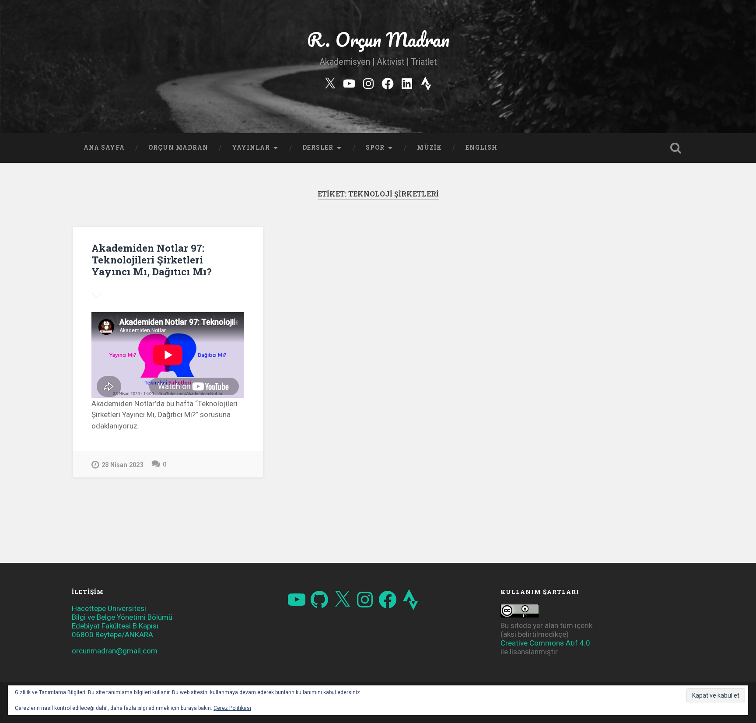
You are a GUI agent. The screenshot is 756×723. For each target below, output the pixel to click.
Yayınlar (251, 147)
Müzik (429, 147)
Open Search (675, 148)
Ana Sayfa (104, 147)
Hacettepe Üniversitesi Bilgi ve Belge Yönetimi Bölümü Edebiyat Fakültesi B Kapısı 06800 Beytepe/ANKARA (122, 621)
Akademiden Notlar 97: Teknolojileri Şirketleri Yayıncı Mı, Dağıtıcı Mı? (151, 259)
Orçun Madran (178, 147)
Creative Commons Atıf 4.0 (545, 643)
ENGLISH (481, 147)
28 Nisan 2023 (122, 465)
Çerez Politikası (232, 708)
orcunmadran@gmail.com (115, 650)
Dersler (317, 147)
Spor (375, 147)
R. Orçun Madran (378, 39)
